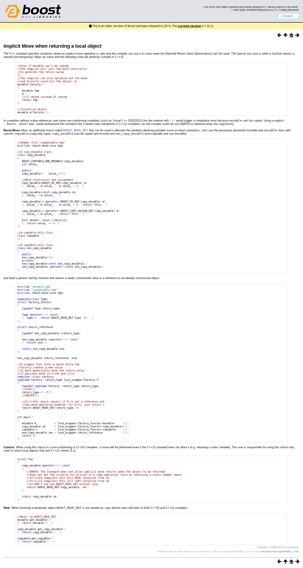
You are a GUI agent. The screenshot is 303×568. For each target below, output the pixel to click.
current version (189, 26)
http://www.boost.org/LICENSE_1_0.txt (280, 551)
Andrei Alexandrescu (262, 9)
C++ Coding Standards (286, 9)
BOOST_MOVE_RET (75, 130)
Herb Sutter (239, 9)
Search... (290, 16)
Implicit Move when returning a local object (52, 46)
